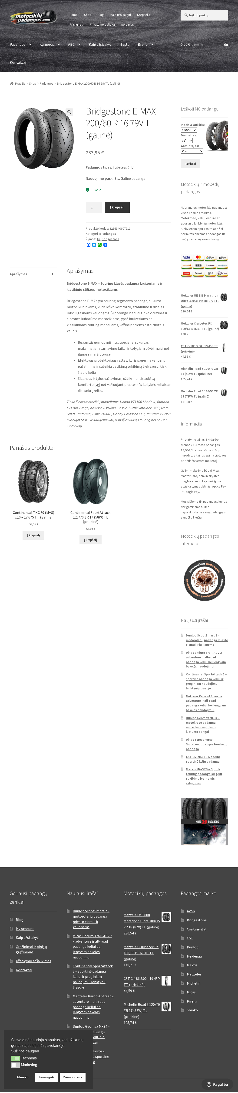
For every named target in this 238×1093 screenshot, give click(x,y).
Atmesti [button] (23, 1077)
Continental (196, 929)
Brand (142, 44)
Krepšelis (143, 15)
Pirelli (192, 1001)
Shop (87, 15)
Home (73, 15)
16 (98, 239)
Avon (191, 911)
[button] (69, 112)
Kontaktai (18, 62)
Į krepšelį (117, 207)
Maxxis (192, 965)
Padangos (17, 44)
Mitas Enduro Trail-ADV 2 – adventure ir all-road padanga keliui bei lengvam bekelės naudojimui (206, 659)
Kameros (47, 44)
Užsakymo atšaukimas (33, 960)
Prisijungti (76, 24)
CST (190, 938)
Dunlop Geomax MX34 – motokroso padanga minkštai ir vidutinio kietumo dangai (203, 725)
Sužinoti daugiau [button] (25, 1051)
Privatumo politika (102, 24)
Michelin (193, 983)
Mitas (191, 992)
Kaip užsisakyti (120, 15)
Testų (125, 44)
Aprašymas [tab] (18, 274)
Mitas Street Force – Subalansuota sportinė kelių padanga (206, 744)
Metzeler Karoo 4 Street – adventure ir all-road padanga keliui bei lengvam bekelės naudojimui (206, 703)
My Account (25, 928)
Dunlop (192, 947)
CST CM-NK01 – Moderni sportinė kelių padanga (203, 759)
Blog (101, 15)
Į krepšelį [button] (33, 535)
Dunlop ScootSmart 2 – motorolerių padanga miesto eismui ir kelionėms (207, 640)
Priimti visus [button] (72, 1077)
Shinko (192, 1010)
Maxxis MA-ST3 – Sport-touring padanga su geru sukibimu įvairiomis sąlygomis (204, 776)
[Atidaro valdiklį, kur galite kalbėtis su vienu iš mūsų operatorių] (217, 1085)
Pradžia (20, 83)
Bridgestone (110, 239)
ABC (71, 44)
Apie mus (127, 24)
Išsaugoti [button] (46, 1077)
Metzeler (194, 974)
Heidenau (194, 956)
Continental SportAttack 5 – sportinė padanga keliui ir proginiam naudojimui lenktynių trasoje (206, 681)
